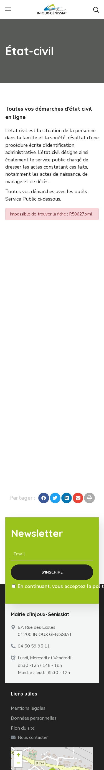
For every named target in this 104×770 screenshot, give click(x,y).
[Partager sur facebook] (43, 498)
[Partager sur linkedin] (66, 498)
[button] (96, 9)
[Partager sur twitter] (55, 498)
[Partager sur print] (89, 498)
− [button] (18, 763)
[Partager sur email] (78, 498)
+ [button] (18, 754)
